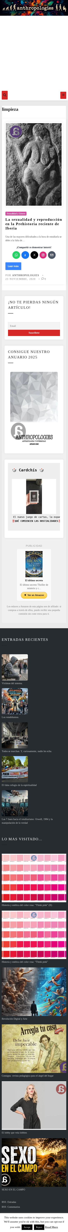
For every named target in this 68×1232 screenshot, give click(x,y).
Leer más (14, 267)
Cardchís (28, 470)
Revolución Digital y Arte (14, 1019)
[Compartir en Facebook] (25, 255)
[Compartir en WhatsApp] (16, 255)
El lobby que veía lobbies (14, 1132)
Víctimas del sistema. (12, 683)
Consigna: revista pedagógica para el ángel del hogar (28, 1075)
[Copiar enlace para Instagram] (43, 254)
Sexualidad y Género (16, 213)
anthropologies (25, 275)
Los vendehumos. (10, 717)
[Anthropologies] (34, 8)
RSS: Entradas (9, 1202)
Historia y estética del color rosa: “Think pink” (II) (27, 905)
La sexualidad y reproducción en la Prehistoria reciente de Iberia (33, 223)
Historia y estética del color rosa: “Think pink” (25, 962)
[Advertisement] (34, 52)
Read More (51, 1227)
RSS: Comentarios (11, 1207)
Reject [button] (39, 1227)
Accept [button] (27, 1227)
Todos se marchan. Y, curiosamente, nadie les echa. (27, 751)
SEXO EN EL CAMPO (13, 1189)
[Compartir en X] (34, 255)
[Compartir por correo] (52, 255)
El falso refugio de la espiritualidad (19, 785)
